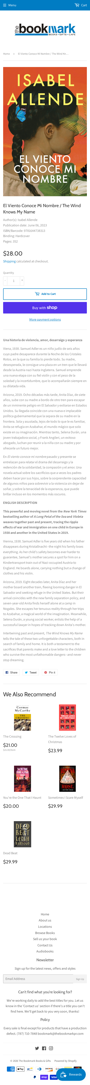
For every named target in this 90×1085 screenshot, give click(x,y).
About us (45, 920)
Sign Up (80, 978)
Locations (45, 926)
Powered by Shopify (65, 1061)
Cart (84, 5)
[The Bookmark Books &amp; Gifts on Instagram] (51, 1049)
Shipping (9, 261)
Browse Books (45, 933)
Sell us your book (45, 939)
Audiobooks (45, 951)
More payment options (45, 319)
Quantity (8, 273)
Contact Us (45, 945)
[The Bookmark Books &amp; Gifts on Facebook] (44, 1049)
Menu (12, 5)
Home (6, 53)
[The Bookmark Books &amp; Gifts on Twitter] (37, 1049)
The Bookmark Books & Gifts (35, 1061)
